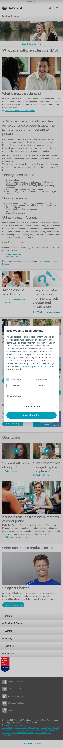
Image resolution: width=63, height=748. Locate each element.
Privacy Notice (44, 366)
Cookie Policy (27, 366)
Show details (13, 396)
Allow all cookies (31, 415)
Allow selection (31, 406)
